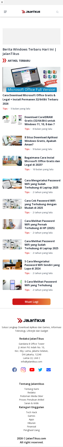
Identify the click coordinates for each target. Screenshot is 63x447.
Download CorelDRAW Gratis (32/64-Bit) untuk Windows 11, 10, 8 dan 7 (40, 120)
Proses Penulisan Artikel (31, 399)
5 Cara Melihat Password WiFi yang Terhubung (41, 283)
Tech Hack (31, 412)
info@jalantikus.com (31, 361)
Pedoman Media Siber (31, 396)
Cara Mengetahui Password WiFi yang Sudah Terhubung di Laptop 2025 (42, 184)
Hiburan (31, 422)
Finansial (31, 426)
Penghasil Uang (31, 430)
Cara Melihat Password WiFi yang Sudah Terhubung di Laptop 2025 (41, 244)
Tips (5, 108)
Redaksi (31, 392)
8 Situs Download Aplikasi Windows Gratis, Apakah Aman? (41, 141)
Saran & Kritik (31, 403)
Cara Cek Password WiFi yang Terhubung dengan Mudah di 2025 (41, 204)
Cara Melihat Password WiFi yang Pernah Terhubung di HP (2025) (40, 224)
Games (31, 415)
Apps (31, 419)
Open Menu (6, 11)
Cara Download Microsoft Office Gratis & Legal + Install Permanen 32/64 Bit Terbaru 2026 (30, 99)
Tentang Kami (31, 388)
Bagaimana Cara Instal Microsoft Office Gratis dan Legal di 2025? (42, 161)
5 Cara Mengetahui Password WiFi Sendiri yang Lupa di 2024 (42, 265)
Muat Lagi (31, 302)
